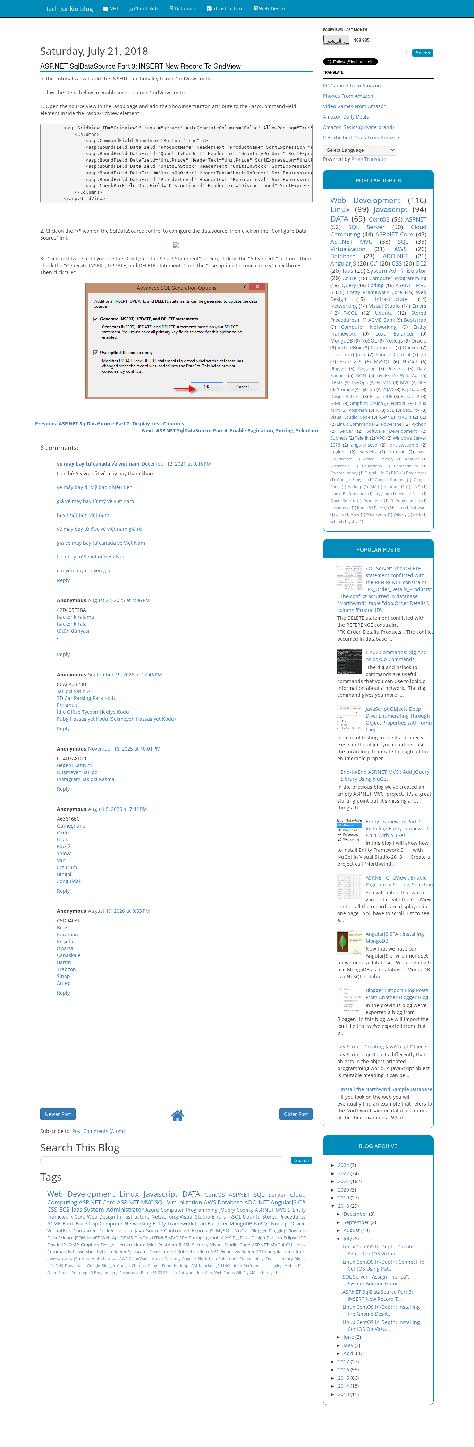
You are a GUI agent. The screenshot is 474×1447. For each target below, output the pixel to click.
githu (276, 1272)
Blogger (259, 1231)
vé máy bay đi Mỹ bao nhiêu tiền (95, 487)
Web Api (110, 1238)
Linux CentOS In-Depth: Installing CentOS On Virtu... (381, 1325)
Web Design (101, 1216)
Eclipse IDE (294, 1238)
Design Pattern (266, 1238)
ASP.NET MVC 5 (273, 1209)
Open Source (58, 1272)
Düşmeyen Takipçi (78, 772)
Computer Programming (189, 1209)
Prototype (80, 1272)
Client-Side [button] (146, 8)
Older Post (296, 1114)
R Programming (104, 1272)
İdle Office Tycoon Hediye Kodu (93, 712)
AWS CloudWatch (135, 1258)
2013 (344, 1394)
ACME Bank (60, 1223)
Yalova (64, 853)
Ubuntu (252, 1216)
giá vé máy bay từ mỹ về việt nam (95, 501)
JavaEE (93, 1238)
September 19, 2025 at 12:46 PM (125, 674)
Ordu (63, 832)
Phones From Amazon (348, 96)
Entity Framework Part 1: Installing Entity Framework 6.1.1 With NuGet (397, 828)
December (356, 1214)
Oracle (298, 1223)
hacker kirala (72, 624)
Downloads (75, 1265)
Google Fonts (159, 1265)
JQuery (227, 1209)
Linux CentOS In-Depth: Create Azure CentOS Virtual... (378, 1250)
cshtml (264, 1272)
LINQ (225, 1265)
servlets (94, 1259)
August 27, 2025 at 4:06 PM (119, 600)
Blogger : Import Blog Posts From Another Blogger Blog (397, 993)
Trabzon (66, 969)
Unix (199, 1272)
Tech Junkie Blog (69, 9)
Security (200, 1245)
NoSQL (262, 1223)
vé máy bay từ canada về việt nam (98, 463)
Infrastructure (133, 1216)
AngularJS (283, 1202)
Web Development (81, 1193)
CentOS (214, 1194)
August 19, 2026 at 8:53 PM (119, 911)
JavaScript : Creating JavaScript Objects (382, 1046)
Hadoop (181, 1265)
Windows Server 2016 (243, 1252)
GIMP (73, 1245)
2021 (344, 1181)
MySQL (224, 1230)
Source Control (163, 1230)
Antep (64, 983)
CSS (52, 1209)
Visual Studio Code (230, 1245)
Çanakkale (69, 955)
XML (253, 1272)
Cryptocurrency (279, 1258)
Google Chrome (131, 1265)
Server (120, 1252)
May (349, 1345)
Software (186, 1272)
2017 (344, 1361)
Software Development (152, 1252)
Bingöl (64, 874)
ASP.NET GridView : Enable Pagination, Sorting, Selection (399, 881)
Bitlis (62, 927)
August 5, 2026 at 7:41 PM (117, 809)
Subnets (186, 1252)
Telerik (203, 1252)
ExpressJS (203, 1230)
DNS (59, 1265)
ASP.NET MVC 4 (268, 1245)
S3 (160, 1272)
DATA (191, 1193)
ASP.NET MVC (135, 1202)
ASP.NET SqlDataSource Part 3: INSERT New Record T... (377, 1295)
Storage (197, 1238)
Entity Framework (173, 1223)
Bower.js (297, 1231)
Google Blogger (101, 1265)
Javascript (161, 1193)
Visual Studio (195, 1216)
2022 (344, 1173)
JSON (80, 1238)
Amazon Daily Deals (346, 116)
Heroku (124, 1245)
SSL (187, 1245)
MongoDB (241, 1223)
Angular (189, 1258)
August (352, 1230)
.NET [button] (113, 8)
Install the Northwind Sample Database (386, 1089)
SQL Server (270, 1194)
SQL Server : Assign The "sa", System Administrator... (375, 1280)
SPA (183, 1238)
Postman (167, 1245)
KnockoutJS (209, 1265)
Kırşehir (66, 941)
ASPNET (239, 1194)
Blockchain (207, 1258)
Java (139, 1230)
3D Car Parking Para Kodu (87, 698)
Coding (245, 1209)
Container (84, 1230)
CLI (289, 1245)
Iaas (76, 1209)
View (209, 1272)
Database (230, 1202)
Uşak (62, 839)
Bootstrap (87, 1223)
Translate (375, 159)
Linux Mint (145, 1245)
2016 (344, 1369)
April (350, 1353)
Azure (152, 1209)
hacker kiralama (75, 617)
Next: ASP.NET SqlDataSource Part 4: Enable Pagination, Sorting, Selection (230, 430)
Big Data (241, 1238)
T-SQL (234, 1216)
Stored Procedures (284, 1216)
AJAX (226, 1238)
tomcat (110, 1259)
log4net (76, 1259)
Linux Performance (249, 1265)
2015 (344, 1378)
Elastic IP (56, 1245)
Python (104, 1252)
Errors (219, 1216)
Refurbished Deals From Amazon (361, 137)
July (348, 1238)
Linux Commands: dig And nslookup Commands (396, 655)
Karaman (67, 934)
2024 (344, 1165)
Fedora (124, 1230)
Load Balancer (211, 1223)
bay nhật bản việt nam (83, 515)
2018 (344, 1206)
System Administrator (113, 1209)
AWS (210, 1202)
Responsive (129, 1272)
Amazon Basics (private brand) (358, 127)
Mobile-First (295, 1265)
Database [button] (185, 8)
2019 (344, 1197)
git (186, 1230)
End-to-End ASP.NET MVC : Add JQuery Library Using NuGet (385, 775)
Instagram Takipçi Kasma (86, 779)
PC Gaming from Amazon (352, 85)
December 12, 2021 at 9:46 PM (176, 463)
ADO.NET (256, 1202)
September (357, 1222)
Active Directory (166, 1258)
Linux (129, 1193)
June (349, 1337)
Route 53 (149, 1272)
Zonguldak (69, 881)
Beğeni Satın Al (74, 765)
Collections (228, 1258)
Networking (164, 1216)
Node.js (280, 1223)
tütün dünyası (73, 630)
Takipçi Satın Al (74, 691)
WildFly (242, 1272)
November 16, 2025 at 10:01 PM (124, 748)
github (213, 1238)
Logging (275, 1265)
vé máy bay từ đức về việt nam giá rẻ (99, 529)
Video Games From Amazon (355, 106)
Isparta (65, 948)
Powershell (84, 1252)
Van (61, 860)
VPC (215, 1252)
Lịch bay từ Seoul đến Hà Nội (90, 556)
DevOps (142, 1238)
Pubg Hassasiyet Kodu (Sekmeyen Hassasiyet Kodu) (116, 719)
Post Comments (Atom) (98, 1131)
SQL (160, 1202)
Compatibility (251, 1258)
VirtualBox (59, 1230)
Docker (106, 1230)
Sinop (63, 976)
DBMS (126, 1238)
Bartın (64, 962)
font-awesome (403, 445)
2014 (344, 1386)
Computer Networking (125, 1223)
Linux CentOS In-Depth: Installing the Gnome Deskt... (381, 1310)
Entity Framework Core (374, 292)
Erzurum (67, 867)
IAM (193, 1265)
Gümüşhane (71, 825)
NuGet (241, 1230)
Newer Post (58, 1114)
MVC (173, 1238)
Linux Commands (355, 424)
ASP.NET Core (97, 1202)
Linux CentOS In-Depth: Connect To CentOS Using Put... (383, 1265)
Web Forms (224, 1272)
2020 (344, 1189)
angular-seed (281, 1252)
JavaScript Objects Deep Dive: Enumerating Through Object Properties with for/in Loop (399, 719)
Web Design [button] (273, 8)
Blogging (277, 1231)
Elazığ (63, 846)
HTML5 (159, 1238)
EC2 (64, 1209)
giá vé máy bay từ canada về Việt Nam (101, 542)
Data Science (60, 1238)
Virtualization (184, 1202)
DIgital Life (374, 472)
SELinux (170, 1272)
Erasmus (67, 705)
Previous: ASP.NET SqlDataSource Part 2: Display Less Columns (109, 423)
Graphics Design (98, 1245)
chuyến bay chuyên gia (83, 570)
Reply (63, 580)
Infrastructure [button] (227, 8)
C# (302, 1202)
